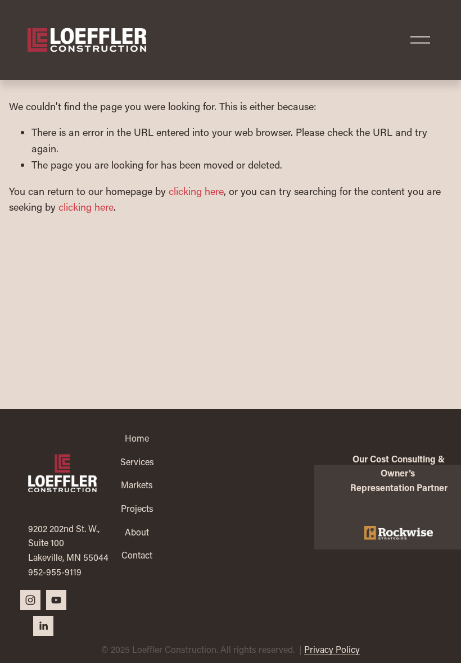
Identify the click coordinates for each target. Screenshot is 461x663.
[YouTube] (56, 600)
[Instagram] (30, 600)
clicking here (196, 191)
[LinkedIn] (43, 626)
